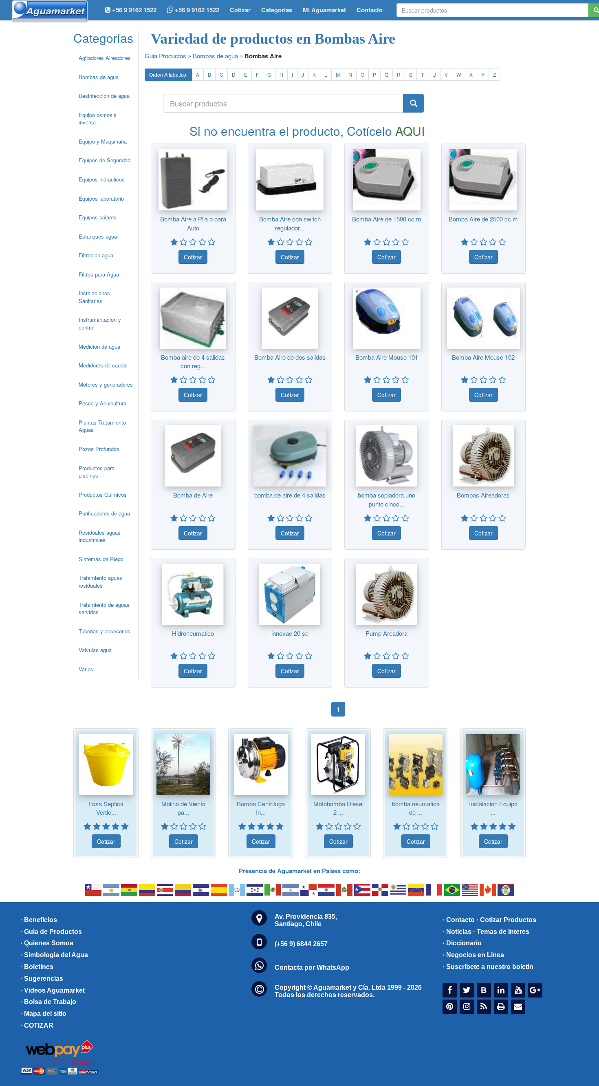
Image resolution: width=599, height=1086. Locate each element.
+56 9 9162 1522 (196, 9)
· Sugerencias (41, 978)
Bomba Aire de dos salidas (290, 357)
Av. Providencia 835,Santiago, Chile (306, 920)
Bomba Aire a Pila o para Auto (193, 223)
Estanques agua (98, 236)
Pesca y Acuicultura (102, 403)
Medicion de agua (99, 346)
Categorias (276, 9)
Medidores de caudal (103, 365)
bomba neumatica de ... (416, 807)
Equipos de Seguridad (104, 160)
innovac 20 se (289, 633)
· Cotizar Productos (506, 919)
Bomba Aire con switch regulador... (290, 223)
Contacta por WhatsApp (312, 967)
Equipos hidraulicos (102, 179)
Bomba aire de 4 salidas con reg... (193, 361)
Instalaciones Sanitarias (94, 297)
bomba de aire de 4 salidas (290, 495)
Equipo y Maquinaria (103, 141)
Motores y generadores (106, 384)
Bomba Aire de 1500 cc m (386, 219)
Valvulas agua (95, 650)
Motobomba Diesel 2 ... (338, 807)
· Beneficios (38, 919)
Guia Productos (165, 55)
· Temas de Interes (501, 931)
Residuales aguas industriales (100, 536)
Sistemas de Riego (101, 559)
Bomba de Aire (193, 495)
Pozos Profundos (99, 449)
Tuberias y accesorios (104, 631)
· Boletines (36, 966)
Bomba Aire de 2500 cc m (483, 219)
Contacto (370, 9)
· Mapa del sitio (43, 1013)
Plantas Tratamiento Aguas (102, 426)
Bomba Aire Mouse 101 (386, 357)
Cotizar (240, 9)
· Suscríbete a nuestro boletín (488, 966)
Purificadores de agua (104, 513)
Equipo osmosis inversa (98, 118)
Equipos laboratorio (101, 198)
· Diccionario (462, 943)
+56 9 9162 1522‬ (133, 9)
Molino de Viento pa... (183, 807)
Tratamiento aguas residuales (100, 581)
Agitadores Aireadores (105, 58)
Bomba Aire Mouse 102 (483, 357)
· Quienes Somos (46, 943)
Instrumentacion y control (100, 323)
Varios (86, 669)
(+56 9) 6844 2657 (301, 943)
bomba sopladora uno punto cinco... (386, 499)
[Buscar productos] (413, 103)
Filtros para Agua (99, 274)
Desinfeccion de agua (104, 96)
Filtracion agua (96, 255)
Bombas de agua (99, 77)
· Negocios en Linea (473, 954)
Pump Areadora (386, 633)
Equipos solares (98, 217)
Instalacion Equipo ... (493, 807)
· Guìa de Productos (51, 931)
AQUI (410, 130)
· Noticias (457, 931)
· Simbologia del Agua (54, 954)
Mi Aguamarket (324, 9)
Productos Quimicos (103, 494)
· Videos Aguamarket (52, 990)
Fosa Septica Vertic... (105, 807)
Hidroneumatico (193, 633)
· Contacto (459, 919)
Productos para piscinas (97, 472)
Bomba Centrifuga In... (261, 807)
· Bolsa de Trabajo (48, 1001)
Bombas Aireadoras (483, 495)
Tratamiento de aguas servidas (104, 608)
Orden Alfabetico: (168, 74)
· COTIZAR (36, 1025)
